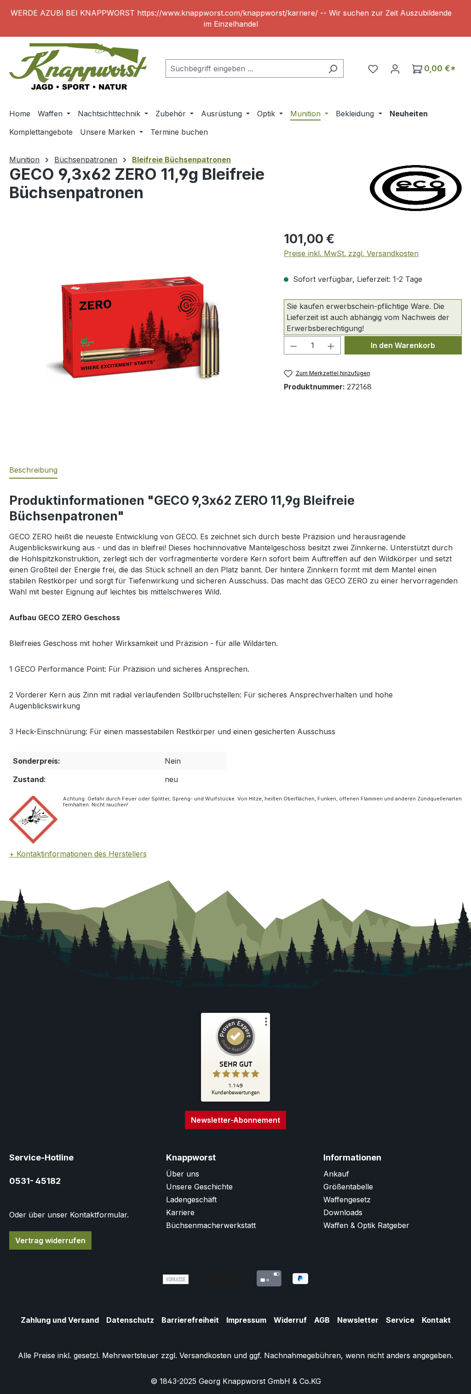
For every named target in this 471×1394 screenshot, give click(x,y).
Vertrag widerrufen (50, 1240)
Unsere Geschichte (199, 1186)
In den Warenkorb (403, 345)
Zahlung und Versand (60, 1320)
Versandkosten (205, 1355)
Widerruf (290, 1320)
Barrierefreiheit (190, 1320)
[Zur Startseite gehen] (78, 66)
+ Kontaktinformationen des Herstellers (78, 853)
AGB (322, 1320)
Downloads (342, 1212)
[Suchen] (333, 68)
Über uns (182, 1173)
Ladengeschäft (191, 1199)
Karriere (180, 1212)
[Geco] (416, 188)
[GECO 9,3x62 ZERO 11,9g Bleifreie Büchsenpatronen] (137, 328)
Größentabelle (348, 1186)
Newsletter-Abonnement (235, 1120)
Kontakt (436, 1320)
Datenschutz (130, 1320)
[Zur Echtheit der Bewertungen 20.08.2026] (235, 1099)
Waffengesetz (347, 1199)
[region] (235, 18)
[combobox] (244, 68)
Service (400, 1320)
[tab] (33, 470)
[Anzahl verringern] (293, 345)
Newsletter (358, 1320)
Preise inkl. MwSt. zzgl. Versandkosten (351, 253)
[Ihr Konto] (395, 68)
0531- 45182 (35, 1181)
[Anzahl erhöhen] (331, 345)
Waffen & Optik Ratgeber (366, 1225)
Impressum (246, 1320)
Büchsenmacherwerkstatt (211, 1225)
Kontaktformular (98, 1214)
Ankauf (336, 1173)
